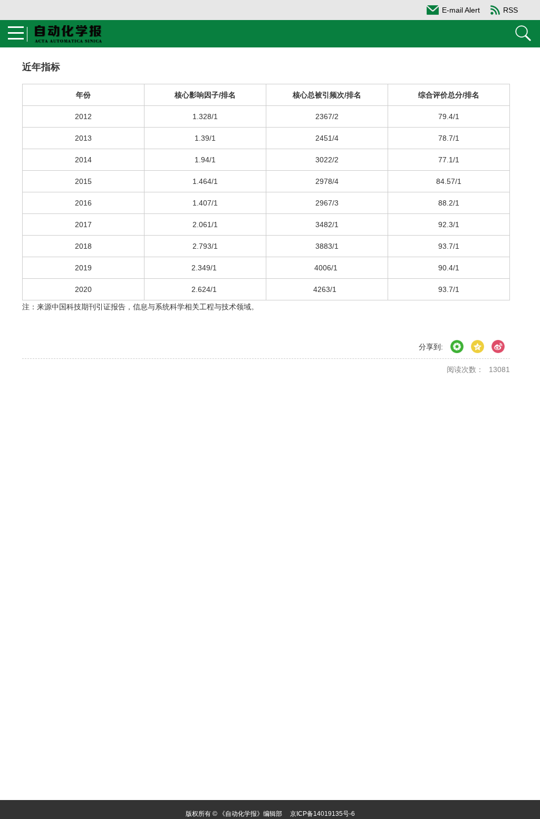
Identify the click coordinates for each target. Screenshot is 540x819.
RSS (510, 10)
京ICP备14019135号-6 (322, 813)
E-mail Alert (461, 10)
